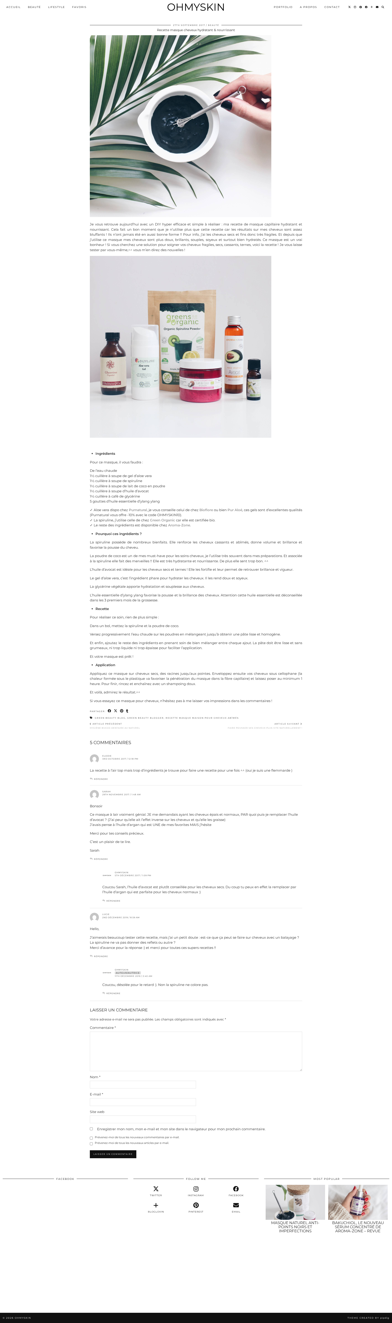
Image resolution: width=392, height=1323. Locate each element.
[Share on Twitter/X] (116, 711)
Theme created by (368, 1317)
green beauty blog (110, 718)
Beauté (34, 7)
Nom (95, 1077)
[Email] (377, 7)
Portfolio (283, 7)
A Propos (308, 7)
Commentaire (103, 1027)
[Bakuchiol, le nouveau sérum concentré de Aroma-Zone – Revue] (358, 1202)
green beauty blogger (145, 718)
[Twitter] (349, 7)
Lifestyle (56, 7)
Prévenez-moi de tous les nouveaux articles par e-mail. (132, 1143)
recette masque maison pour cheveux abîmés (202, 718)
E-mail (96, 1094)
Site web (97, 1112)
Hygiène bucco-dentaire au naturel (115, 726)
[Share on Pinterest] (122, 711)
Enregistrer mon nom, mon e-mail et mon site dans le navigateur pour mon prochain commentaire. (181, 1129)
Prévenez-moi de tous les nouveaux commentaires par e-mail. (137, 1137)
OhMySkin (196, 7)
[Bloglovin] (372, 7)
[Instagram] (355, 7)
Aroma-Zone (179, 525)
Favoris (79, 7)
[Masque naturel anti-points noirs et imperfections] (295, 1202)
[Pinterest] (360, 7)
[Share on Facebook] (110, 711)
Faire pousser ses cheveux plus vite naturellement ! (265, 726)
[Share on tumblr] (127, 711)
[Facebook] (366, 7)
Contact (332, 7)
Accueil (13, 7)
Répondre (101, 779)
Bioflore (206, 510)
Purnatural (138, 510)
